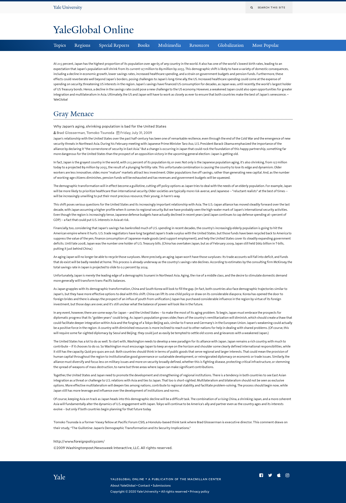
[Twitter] (271, 475)
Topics (59, 45)
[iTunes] (280, 475)
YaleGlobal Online (93, 29)
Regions (82, 45)
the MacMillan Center (200, 479)
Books (144, 45)
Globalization (231, 45)
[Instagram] (288, 475)
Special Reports (114, 45)
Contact (144, 485)
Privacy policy (199, 491)
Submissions (162, 485)
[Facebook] (262, 475)
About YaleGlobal (123, 485)
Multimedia (169, 45)
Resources (199, 45)
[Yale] (59, 477)
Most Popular (265, 45)
